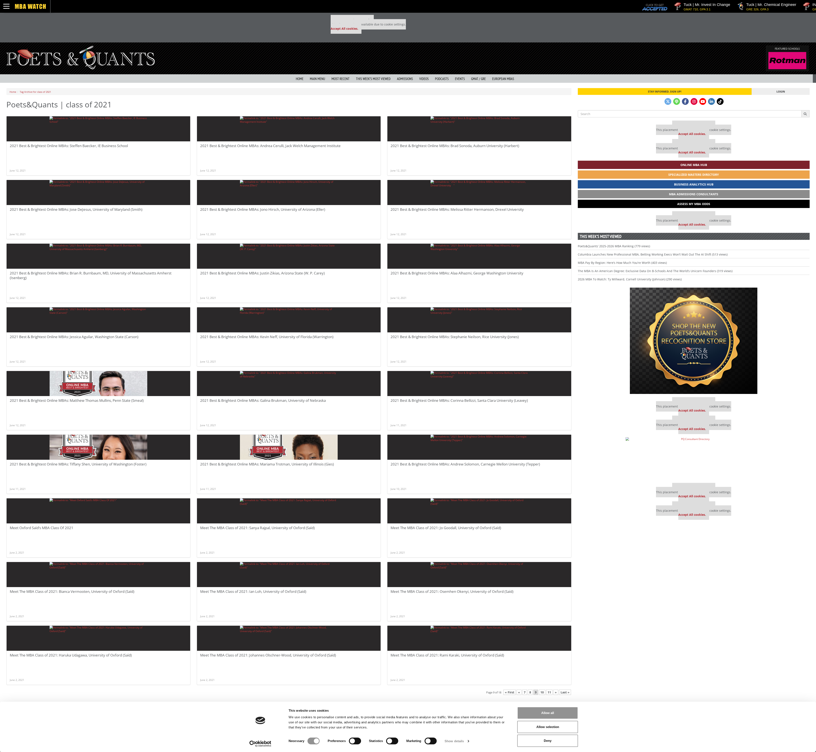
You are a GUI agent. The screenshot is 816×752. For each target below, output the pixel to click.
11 (549, 692)
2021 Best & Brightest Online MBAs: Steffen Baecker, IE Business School (69, 145)
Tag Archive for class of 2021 (35, 91)
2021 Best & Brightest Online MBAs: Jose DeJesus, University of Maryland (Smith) (76, 209)
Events (460, 78)
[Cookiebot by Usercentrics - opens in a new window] (260, 744)
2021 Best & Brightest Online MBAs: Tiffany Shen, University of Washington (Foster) (78, 464)
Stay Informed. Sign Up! (664, 91)
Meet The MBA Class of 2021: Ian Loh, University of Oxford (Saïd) (253, 591)
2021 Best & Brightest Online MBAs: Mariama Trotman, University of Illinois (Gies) (267, 464)
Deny (547, 740)
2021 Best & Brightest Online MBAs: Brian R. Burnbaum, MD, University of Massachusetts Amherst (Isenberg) (90, 275)
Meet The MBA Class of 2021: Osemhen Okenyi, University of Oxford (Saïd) (452, 591)
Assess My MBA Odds (693, 204)
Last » (565, 692)
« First (509, 692)
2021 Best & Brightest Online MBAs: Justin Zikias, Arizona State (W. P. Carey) (262, 273)
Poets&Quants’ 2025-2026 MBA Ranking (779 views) (614, 246)
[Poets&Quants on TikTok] (720, 101)
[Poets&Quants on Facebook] (685, 101)
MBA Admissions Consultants (693, 194)
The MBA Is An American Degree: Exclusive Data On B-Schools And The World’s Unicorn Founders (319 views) (655, 271)
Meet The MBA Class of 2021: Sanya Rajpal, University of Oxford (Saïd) (257, 527)
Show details (454, 741)
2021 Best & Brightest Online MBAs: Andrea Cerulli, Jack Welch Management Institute (270, 145)
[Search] (805, 113)
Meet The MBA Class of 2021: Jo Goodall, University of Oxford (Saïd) (446, 527)
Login (780, 91)
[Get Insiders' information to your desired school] (694, 341)
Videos (424, 78)
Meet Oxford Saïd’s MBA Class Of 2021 (41, 527)
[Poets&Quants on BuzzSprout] (676, 101)
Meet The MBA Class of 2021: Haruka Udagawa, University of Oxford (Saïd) (71, 655)
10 (542, 692)
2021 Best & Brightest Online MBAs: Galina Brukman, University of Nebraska (263, 400)
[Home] (80, 57)
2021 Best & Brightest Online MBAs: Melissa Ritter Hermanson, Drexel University (459, 209)
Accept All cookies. (344, 29)
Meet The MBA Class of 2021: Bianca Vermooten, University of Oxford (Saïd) (72, 591)
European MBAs (503, 78)
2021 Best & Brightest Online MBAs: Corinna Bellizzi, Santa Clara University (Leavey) (459, 400)
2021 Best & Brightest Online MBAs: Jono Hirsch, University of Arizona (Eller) (262, 209)
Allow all (547, 713)
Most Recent (341, 78)
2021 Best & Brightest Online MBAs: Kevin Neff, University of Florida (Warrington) (266, 336)
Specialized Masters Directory (693, 175)
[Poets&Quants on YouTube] (702, 101)
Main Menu (317, 78)
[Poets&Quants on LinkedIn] (711, 101)
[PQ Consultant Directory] (694, 458)
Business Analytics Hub (693, 184)
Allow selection (547, 727)
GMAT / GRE (478, 78)
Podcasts (442, 78)
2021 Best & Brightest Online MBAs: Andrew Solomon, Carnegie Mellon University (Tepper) (465, 464)
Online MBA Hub (693, 165)
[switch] (355, 741)
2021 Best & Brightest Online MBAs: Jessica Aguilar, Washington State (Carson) (74, 336)
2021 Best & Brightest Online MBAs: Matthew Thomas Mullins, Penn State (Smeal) (77, 400)
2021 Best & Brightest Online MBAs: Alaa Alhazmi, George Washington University (457, 273)
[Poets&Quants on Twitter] (667, 101)
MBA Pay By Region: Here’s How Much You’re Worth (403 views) (622, 263)
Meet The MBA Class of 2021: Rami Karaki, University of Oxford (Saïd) (447, 655)
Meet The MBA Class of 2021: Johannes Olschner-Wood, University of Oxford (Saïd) (268, 655)
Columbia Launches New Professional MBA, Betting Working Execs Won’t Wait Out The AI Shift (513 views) (653, 254)
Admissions (405, 78)
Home (299, 78)
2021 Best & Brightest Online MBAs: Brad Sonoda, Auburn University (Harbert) (455, 145)
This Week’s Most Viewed (373, 78)
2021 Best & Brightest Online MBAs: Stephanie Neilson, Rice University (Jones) (455, 336)
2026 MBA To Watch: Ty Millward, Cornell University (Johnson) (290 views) (630, 279)
